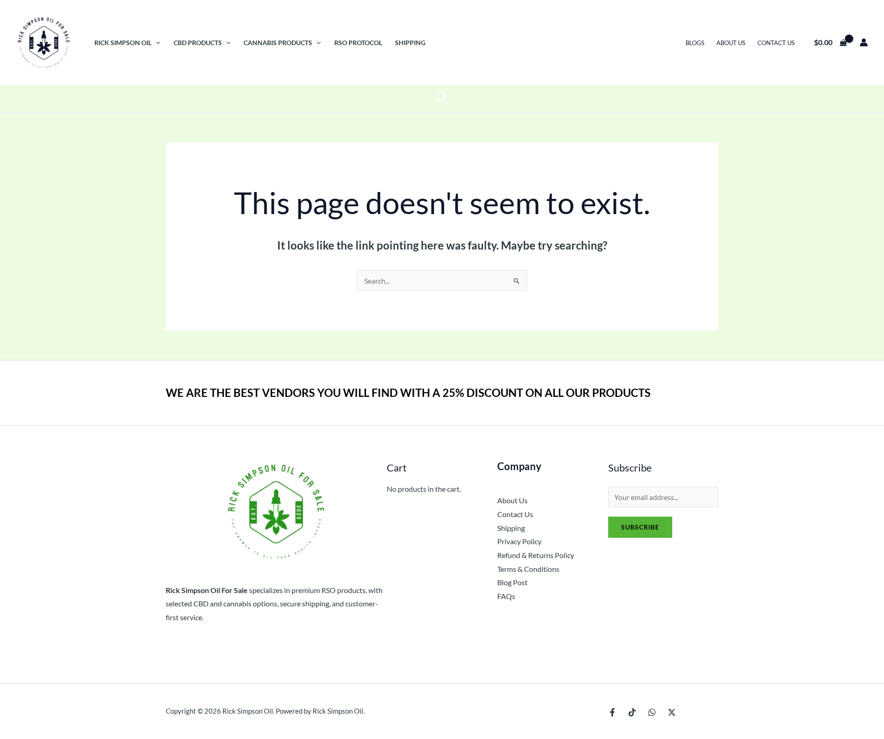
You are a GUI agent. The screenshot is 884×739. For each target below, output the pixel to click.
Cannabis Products (278, 43)
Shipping (410, 43)
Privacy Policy (519, 541)
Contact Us (776, 43)
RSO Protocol (358, 43)
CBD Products (198, 43)
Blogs (695, 43)
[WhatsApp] (652, 712)
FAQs (506, 596)
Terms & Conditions (528, 568)
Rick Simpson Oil (122, 43)
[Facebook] (612, 712)
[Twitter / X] (672, 712)
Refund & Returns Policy (535, 555)
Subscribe (640, 527)
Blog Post (512, 582)
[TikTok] (632, 712)
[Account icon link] (864, 42)
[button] (155, 43)
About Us (730, 43)
